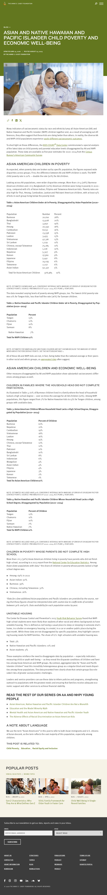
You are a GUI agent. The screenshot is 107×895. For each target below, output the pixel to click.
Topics (32, 860)
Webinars (58, 864)
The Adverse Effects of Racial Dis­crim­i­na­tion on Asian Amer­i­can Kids (42, 716)
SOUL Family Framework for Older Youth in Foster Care (51, 802)
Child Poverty (13, 748)
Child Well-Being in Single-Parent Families (83, 802)
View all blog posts (13, 774)
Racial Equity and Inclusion (45, 748)
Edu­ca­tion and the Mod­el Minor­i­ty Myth (28, 708)
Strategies (33, 855)
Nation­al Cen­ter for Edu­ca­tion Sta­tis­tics (70, 562)
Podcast (58, 860)
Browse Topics (29, 774)
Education (25, 748)
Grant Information (12, 864)
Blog (6, 27)
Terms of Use (85, 855)
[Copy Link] (8, 120)
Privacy (58, 869)
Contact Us (8, 860)
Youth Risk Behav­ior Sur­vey (69, 618)
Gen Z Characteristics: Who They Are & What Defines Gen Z (20, 802)
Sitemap (83, 860)
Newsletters (34, 869)
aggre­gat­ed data (48, 359)
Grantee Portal (86, 864)
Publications (60, 855)
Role (56, 829)
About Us (8, 855)
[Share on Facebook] (12, 120)
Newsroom (8, 869)
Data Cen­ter (55, 145)
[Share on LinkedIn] (16, 120)
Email (6, 829)
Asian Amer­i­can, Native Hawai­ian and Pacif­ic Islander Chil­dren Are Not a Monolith (49, 704)
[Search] (96, 3)
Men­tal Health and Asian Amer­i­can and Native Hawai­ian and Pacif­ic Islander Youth (49, 712)
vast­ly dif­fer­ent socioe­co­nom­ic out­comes (63, 138)
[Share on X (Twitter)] (20, 120)
